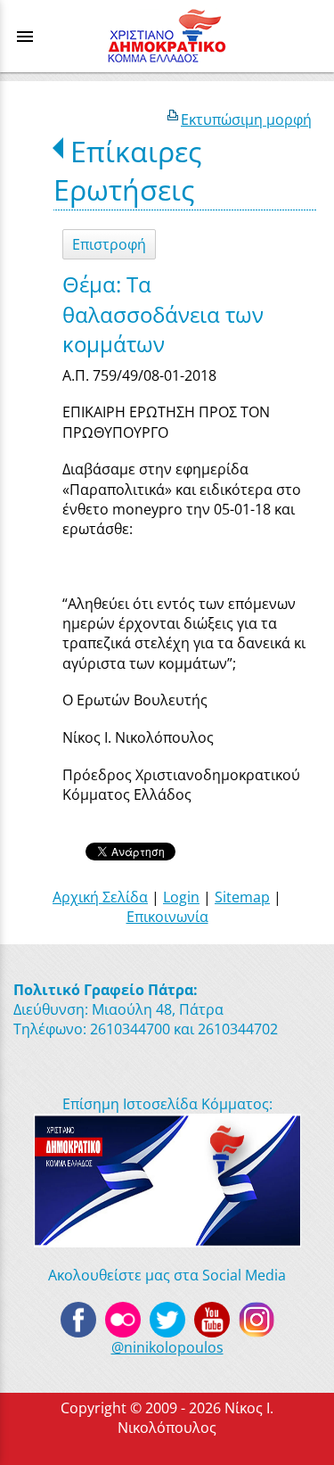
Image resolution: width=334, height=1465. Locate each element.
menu (25, 36)
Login (181, 897)
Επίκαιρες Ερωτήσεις (127, 170)
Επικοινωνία (167, 916)
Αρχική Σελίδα (100, 897)
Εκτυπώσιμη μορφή (246, 119)
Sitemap (242, 897)
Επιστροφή (109, 244)
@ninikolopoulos (167, 1347)
